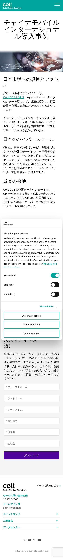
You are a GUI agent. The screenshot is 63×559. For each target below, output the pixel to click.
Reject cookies (31, 333)
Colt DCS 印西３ (13, 97)
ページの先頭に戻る (47, 485)
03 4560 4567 (10, 499)
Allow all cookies (31, 315)
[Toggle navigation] (57, 5)
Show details (47, 306)
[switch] (55, 284)
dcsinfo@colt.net (12, 507)
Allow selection (31, 324)
